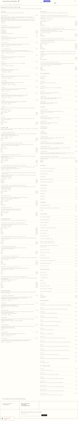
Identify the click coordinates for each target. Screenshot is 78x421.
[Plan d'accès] (19, 1)
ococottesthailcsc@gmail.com (6, 404)
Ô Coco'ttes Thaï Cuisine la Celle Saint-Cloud (14, 399)
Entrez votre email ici (24, 413)
